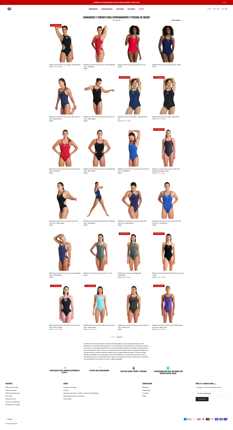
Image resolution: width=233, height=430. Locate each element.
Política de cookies (11, 390)
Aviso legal (8, 396)
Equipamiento (106, 9)
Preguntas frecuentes (69, 387)
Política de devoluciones (12, 393)
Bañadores (93, 9)
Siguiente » (120, 337)
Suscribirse (202, 399)
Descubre (131, 9)
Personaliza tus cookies (12, 404)
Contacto (66, 390)
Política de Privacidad (11, 387)
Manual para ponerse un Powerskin (73, 396)
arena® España (13, 423)
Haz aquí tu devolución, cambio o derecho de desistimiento (81, 393)
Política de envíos (10, 399)
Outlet (141, 9)
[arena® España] (9, 9)
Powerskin (145, 393)
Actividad (120, 9)
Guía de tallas (67, 399)
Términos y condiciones (12, 402)
